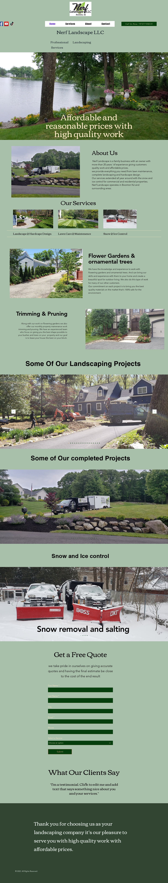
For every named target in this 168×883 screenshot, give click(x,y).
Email (50, 717)
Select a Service (55, 738)
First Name (53, 685)
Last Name (53, 696)
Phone (51, 728)
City (50, 707)
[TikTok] (12, 24)
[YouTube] (6, 24)
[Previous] (13, 411)
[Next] (154, 411)
